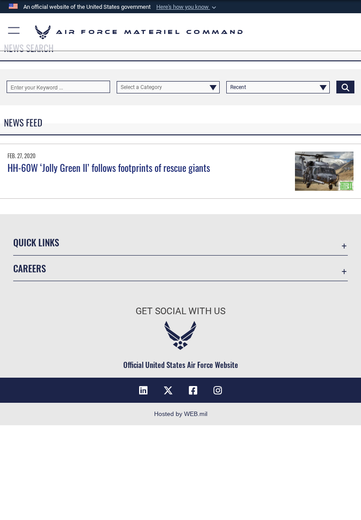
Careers (29, 268)
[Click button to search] (345, 87)
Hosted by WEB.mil (180, 413)
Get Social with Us (180, 311)
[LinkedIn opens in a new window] (143, 390)
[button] (187, 7)
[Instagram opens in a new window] (217, 390)
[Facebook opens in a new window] (192, 390)
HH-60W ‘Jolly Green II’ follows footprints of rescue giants (108, 167)
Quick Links (36, 242)
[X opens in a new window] (168, 390)
